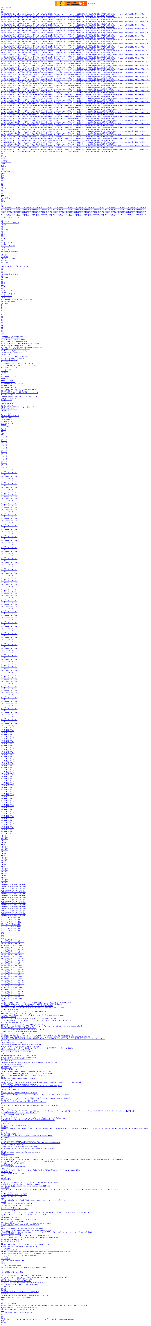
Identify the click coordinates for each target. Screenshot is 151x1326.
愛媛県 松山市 (96, 14)
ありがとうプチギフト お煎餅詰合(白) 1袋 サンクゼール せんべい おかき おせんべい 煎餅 (28, 1018)
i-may (2, 1299)
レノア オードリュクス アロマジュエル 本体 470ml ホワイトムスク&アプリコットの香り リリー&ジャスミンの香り (37, 1020)
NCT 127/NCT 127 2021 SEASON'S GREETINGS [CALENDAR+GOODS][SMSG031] (26, 1230)
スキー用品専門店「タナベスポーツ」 (12, 940)
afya (2, 1191)
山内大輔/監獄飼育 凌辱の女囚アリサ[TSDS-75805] (16, 1312)
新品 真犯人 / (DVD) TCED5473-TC (11, 1239)
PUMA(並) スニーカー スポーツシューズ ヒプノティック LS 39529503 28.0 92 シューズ (28, 1120)
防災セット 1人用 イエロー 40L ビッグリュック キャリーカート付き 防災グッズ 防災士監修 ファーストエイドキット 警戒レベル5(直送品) (44, 1305)
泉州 (2, 233)
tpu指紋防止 (4, 1293)
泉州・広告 (4, 255)
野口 (2, 1150)
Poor (2, 1269)
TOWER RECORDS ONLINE (9, 398)
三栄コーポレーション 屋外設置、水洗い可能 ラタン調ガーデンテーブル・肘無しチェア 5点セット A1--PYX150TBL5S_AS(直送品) (41, 1026)
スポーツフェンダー (7, 1061)
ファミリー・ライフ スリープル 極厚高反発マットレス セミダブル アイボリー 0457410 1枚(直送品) (31, 1086)
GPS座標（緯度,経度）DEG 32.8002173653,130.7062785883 (19, 1031)
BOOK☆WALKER (6, 417)
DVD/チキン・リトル (7, 1154)
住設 (2, 153)
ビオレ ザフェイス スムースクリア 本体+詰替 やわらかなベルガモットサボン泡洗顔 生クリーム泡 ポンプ (33, 1007)
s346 (2, 184)
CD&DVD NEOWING (7, 403)
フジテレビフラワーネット (9, 409)
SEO (2, 228)
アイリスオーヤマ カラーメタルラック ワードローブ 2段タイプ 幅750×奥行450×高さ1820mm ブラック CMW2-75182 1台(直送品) (40, 1170)
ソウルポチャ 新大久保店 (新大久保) (12, 1144)
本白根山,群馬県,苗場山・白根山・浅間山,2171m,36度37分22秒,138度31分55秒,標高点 (27, 14)
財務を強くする (5, 1109)
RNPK (3, 1262)
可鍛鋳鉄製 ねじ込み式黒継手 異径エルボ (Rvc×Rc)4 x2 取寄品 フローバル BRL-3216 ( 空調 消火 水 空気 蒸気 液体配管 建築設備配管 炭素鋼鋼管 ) (46, 1037)
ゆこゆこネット (5, 374)
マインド (3, 157)
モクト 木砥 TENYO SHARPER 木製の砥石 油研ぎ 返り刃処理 (20, 343)
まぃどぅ (3, 158)
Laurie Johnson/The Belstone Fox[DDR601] (13, 1260)
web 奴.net (4, 173)
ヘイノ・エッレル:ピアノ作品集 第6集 (12, 1221)
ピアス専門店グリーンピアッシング (12, 383)
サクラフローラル (6, 1116)
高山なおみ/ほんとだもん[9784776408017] (13, 1125)
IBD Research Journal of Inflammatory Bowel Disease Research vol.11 (20, 1141)
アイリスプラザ (5, 354)
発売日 (3, 1263)
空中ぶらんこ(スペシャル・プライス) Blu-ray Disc (16, 1281)
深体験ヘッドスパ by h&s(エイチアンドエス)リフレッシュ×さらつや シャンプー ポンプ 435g (29, 1182)
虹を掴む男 (4, 1257)
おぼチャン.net (5, 171)
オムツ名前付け (5, 1137)
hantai (2, 1311)
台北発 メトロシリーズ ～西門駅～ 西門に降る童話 (17, 1279)
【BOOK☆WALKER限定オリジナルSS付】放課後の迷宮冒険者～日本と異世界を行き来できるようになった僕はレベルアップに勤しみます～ (45, 1212)
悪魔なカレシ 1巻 (6, 1068)
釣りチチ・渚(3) (6, 1179)
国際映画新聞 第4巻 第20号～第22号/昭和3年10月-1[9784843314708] (21, 1044)
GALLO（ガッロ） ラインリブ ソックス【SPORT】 (17, 1013)
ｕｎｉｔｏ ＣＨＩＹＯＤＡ (10, 1069)
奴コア (3, 179)
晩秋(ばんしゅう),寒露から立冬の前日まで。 (70, 16)
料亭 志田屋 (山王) (6, 1172)
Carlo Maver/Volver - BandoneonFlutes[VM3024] (14, 1209)
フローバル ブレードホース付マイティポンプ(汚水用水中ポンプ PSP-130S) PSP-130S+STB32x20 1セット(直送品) (35, 1098)
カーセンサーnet (6, 369)
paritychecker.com (6, 162)
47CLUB (3, 412)
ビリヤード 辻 (5, 264)
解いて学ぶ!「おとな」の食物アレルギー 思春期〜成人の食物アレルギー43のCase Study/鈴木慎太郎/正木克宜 (35, 1277)
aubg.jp (3, 201)
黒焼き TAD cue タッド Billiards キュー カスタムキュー (18, 345)
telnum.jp (3, 166)
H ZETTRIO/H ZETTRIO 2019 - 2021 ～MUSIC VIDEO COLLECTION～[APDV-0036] (27, 1073)
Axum (2, 1314)
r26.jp (2, 165)
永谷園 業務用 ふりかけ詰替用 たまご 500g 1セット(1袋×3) (19, 1219)
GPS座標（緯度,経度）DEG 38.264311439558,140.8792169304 (19, 1084)
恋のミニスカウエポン (8, 1210)
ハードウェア (68, 14)
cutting (2, 1175)
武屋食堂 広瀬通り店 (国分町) (10, 1009)
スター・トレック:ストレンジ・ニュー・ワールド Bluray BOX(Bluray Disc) (24, 1011)
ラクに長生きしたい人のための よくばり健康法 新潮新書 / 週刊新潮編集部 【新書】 (27, 1136)
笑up (2, 200)
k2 (1, 182)
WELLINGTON (5, 1259)
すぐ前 (87, 16)
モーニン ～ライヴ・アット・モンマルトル (14, 1193)
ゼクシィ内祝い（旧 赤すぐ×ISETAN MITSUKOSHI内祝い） (20, 389)
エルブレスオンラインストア (10, 416)
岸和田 (3, 235)
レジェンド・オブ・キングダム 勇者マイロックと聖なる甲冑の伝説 (22, 1275)
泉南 (2, 240)
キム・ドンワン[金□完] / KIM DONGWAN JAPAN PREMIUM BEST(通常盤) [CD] (25, 1186)
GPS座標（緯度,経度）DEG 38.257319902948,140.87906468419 (20, 1146)
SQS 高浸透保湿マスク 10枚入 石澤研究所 (14, 1195)
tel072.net (3, 170)
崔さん (99, 16)
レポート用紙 (77, 14)
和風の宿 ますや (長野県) (8, 1303)
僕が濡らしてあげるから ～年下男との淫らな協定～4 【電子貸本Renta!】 (23, 1228)
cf (1, 196)
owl (2, 191)
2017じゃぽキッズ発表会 (8, 1017)
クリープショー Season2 (8, 1207)
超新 (2, 1227)
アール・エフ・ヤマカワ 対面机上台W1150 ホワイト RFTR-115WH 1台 (23, 1029)
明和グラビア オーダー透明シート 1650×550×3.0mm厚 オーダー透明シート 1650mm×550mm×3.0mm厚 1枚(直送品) (36, 1251)
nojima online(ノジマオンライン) (10, 367)
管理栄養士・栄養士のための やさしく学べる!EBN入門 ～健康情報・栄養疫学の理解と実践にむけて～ (33, 1004)
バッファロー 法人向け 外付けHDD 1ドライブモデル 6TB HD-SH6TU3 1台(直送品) (26, 1071)
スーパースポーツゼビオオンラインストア (14, 356)
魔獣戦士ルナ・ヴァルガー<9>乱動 (12, 1196)
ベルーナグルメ (5, 410)
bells (2, 1091)
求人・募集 (4, 260)
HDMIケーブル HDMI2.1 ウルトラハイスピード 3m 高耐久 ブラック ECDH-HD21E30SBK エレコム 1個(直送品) (35, 1095)
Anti (2, 1316)
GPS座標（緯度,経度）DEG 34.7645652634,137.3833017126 (19, 1307)
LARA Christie (5, 426)
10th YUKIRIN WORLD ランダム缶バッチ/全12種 (16, 1051)
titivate (2, 932)
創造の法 (3, 1139)
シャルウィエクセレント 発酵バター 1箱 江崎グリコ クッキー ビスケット (23, 1102)
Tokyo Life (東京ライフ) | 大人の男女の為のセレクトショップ (19, 393)
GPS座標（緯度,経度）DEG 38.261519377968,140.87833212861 (20, 1046)
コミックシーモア (6, 419)
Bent (2, 1302)
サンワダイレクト (6, 421)
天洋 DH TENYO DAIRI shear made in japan (14, 341)
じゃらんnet (4, 371)
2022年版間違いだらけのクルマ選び (12, 1272)
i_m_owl (3, 188)
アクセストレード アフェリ (10, 217)
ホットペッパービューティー (10, 394)
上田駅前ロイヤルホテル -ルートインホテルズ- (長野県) (18, 1078)
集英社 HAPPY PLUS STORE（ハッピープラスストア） (18, 407)
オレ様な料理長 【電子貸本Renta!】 (12, 1134)
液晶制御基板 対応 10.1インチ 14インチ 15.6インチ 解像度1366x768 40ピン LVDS (26, 1223)
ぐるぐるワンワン (6, 1177)
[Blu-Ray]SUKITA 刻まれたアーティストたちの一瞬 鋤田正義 (20, 1284)
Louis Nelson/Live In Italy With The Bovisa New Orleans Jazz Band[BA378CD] (23, 1267)
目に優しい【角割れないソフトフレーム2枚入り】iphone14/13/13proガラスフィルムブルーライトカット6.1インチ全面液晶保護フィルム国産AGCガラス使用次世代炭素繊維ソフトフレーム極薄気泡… (62, 1159)
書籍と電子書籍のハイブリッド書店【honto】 (15, 391)
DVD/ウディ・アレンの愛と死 (10, 1157)
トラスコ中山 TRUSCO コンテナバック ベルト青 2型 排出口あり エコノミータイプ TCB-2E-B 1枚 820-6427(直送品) (36, 1002)
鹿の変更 (3, 1290)
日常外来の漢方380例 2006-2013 (10, 1217)
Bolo (2, 1216)
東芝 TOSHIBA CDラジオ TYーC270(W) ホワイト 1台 (17, 1309)
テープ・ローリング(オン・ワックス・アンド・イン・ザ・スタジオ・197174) (25, 1244)
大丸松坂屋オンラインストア (10, 387)
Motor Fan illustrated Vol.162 (9, 1250)
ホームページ (5, 229)
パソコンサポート (6, 248)
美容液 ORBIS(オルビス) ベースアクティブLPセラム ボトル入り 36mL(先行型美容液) (27, 1006)
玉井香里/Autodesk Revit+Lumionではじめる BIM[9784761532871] (20, 1152)
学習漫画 (3, 1322)
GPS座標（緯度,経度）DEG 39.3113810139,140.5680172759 (19, 1246)
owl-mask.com (5, 160)
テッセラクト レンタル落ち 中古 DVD (12, 1163)
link (2, 11)
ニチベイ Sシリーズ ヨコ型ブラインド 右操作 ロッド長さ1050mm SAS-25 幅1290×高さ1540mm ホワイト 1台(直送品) (37, 1048)
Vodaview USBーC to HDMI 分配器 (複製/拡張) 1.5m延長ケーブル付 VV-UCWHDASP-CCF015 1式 (30, 1143)
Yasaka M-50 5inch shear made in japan (12, 336)
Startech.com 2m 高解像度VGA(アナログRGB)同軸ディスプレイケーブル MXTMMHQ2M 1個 (29, 1237)
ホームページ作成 (6, 242)
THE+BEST (4, 1127)
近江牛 (112, 16)
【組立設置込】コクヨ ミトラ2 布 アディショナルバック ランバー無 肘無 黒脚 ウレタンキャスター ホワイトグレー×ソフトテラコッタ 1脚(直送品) (46, 1232)
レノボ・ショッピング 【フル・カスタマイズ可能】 (17, 363)
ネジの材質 (4, 1121)
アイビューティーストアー (9, 469)
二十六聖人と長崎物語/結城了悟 (11, 1265)
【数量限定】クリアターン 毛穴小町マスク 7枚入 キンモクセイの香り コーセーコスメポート (30, 1062)
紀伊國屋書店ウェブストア (9, 376)
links (2, 268)
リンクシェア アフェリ (8, 219)
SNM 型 (3, 1053)
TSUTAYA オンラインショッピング (12, 352)
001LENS (3, 430)
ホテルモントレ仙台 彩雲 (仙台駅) (11, 1064)
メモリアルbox (5, 1248)
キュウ (3, 155)
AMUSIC (3, 1202)
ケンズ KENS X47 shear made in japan (12, 338)
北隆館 (91, 16)
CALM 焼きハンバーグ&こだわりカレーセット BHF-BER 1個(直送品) (22, 1024)
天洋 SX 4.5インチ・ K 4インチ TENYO (13, 340)
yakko (2, 187)
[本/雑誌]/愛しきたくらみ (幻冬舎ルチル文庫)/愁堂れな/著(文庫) (20, 1184)
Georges (3, 1077)
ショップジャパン (6, 428)
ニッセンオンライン (7, 361)
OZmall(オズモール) (7, 378)
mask (2, 195)
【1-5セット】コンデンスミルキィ (11, 1042)
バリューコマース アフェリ (10, 223)
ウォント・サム (5, 1286)
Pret (2, 1270)
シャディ (3, 401)
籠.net (2, 175)
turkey (2, 193)
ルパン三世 (4, 1132)
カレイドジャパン (6, 1080)
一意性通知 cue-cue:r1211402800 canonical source (15, 349)
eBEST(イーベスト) (7, 380)
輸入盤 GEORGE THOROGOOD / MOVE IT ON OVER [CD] (19, 1113)
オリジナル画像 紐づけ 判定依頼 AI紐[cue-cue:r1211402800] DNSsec (21, 347)
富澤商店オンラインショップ (10, 423)
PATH (2, 1180)
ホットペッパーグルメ (8, 382)
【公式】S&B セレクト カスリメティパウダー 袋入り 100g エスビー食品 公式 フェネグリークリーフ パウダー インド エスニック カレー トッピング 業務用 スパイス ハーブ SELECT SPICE (59, 1189)
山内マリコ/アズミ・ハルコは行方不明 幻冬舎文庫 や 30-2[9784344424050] (24, 1282)
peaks (2, 1096)
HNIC (2, 1321)
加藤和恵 (110, 14)
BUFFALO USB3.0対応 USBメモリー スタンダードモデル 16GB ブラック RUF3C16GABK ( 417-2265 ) (32, 1015)
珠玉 (2, 180)
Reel (2, 1243)
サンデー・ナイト (6, 1040)
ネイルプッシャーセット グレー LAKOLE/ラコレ (16, 1033)
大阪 (2, 231)
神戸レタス (4, 835)
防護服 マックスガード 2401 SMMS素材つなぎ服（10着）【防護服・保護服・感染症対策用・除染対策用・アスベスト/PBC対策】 (41, 1082)
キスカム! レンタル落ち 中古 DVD (11, 1022)
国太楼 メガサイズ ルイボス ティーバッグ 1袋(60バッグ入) (19, 1100)
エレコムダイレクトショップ (10, 405)
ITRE (2, 1198)
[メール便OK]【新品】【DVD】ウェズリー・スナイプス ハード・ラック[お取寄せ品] (27, 1161)
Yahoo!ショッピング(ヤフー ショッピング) (14, 351)
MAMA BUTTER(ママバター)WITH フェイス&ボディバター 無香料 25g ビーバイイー (27, 1235)
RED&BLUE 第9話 (6, 1087)
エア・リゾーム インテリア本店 (11, 917)
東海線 (108, 16)
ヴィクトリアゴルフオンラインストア (12, 358)
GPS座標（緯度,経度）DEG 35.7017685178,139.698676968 (18, 1057)
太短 (2, 1107)
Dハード (3, 1103)
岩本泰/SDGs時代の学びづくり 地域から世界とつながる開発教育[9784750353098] (26, 1253)
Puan (2, 1274)
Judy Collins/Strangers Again (13, 1066)
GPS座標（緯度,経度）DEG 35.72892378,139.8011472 (17, 1203)
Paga (2, 1300)
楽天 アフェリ (5, 221)
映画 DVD (4, 1288)
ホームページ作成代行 (8, 246)
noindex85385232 (6, 208)
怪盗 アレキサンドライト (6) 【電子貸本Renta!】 (16, 1059)
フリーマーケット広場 (8, 259)
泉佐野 (3, 238)
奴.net (2, 177)
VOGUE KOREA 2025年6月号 (15, 1050)
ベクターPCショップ (7, 385)
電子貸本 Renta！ (6, 400)
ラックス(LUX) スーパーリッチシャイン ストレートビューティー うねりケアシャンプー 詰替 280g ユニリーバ (35, 1118)
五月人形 (84, 14)
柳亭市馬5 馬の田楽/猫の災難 (10, 1241)
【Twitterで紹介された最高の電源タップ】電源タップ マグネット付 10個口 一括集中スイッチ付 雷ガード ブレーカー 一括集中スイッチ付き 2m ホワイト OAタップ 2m (53, 1039)
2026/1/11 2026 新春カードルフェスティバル (14, 266)
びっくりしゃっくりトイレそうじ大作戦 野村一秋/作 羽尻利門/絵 (21, 1255)
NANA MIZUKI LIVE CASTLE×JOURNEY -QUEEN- (17, 1297)
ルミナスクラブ (5, 414)
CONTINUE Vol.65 (6, 1168)
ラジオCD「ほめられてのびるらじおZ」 (13, 1173)
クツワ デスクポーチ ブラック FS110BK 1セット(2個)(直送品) (20, 1292)
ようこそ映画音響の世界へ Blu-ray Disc (13, 1166)
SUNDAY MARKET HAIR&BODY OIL (13, 1114)
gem (2, 190)
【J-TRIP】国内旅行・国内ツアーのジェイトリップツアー (19, 396)
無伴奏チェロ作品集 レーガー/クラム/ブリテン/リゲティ (18, 1028)
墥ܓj (95, 16)
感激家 (103, 16)
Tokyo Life (4, 436)
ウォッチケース (59, 14)
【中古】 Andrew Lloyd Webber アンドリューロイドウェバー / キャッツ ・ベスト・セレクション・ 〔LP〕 (34, 1105)
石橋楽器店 (4, 372)
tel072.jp (3, 168)
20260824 (3, 9)
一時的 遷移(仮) (5, 198)
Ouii (2, 1317)
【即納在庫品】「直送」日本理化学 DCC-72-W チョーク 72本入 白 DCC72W (24, 1295)
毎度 (2, 253)
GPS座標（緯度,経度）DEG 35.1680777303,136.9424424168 (19, 1093)
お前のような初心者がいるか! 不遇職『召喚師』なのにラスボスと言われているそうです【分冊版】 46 (33, 1200)
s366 (2, 185)
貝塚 (2, 237)
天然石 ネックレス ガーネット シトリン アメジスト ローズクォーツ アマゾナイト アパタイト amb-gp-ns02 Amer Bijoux (37, 1319)
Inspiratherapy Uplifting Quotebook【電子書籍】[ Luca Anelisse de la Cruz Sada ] (24, 1075)
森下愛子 (104, 14)
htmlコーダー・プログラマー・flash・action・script (16, 299)
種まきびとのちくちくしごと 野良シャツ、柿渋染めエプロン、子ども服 (23, 1214)
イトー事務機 (5, 1188)
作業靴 (89, 14)
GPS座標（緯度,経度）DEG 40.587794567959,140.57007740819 (20, 1225)
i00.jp (2, 203)
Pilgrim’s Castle (5, 1123)
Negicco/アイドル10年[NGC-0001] (11, 1234)
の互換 (3, 1000)
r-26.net (3, 163)
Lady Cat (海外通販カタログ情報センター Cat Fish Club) (18, 365)
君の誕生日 (4, 1155)
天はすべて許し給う (7, 1165)
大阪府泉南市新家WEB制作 (9, 251)
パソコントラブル (6, 249)
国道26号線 (4, 257)
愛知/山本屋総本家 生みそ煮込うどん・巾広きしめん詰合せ (19, 1055)
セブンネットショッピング (9, 360)
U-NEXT (3, 425)
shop (2, 205)
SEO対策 (3, 244)
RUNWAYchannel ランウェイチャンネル (13, 884)
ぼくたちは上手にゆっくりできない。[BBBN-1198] (16, 1205)
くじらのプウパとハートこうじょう (12, 1089)
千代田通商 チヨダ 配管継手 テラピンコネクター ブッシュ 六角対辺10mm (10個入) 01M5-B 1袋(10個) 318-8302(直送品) (37, 1035)
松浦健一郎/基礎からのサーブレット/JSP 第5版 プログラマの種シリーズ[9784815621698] (28, 1148)
